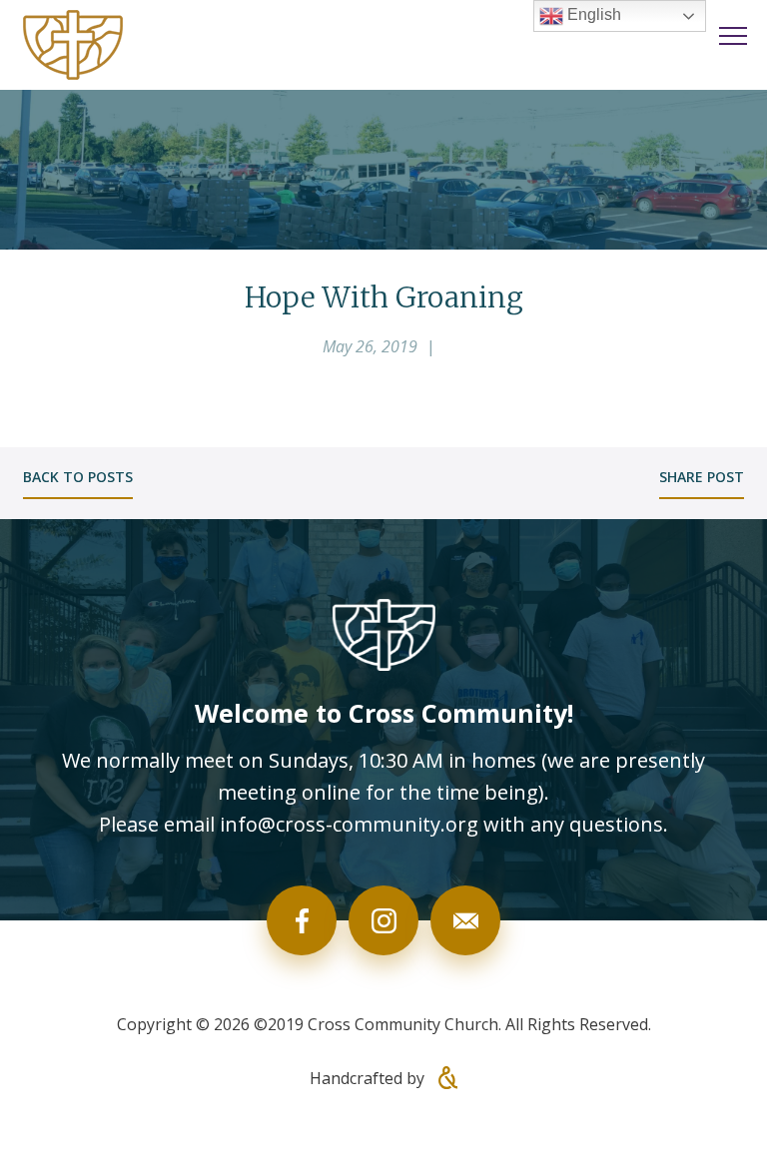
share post (701, 476)
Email (465, 920)
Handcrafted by (369, 1078)
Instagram (383, 920)
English (592, 14)
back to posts (78, 476)
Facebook (302, 920)
